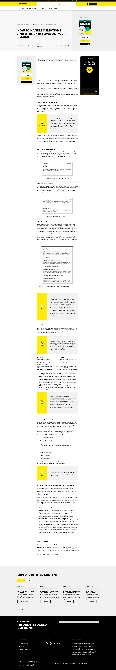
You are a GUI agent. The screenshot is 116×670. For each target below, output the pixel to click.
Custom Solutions (53, 8)
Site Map (21, 652)
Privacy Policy (65, 663)
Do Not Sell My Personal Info (83, 663)
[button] (29, 8)
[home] (23, 4)
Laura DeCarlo (20, 45)
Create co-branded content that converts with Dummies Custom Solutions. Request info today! (58, 0)
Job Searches (58, 554)
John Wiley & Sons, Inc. (34, 661)
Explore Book (85, 37)
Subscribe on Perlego (85, 44)
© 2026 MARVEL (22, 667)
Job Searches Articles (51, 24)
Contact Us (21, 646)
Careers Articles (41, 24)
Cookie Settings (73, 663)
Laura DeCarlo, (51, 547)
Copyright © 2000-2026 (23, 661)
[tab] (21, 580)
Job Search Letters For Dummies (66, 407)
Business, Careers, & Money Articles (29, 24)
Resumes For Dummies (40, 45)
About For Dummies (23, 643)
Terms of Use (57, 663)
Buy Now (85, 40)
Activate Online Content (24, 649)
